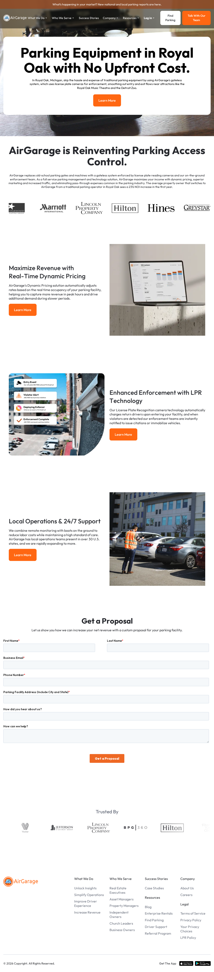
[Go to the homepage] (20, 882)
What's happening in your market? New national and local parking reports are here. (107, 4)
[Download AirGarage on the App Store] (186, 963)
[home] (15, 18)
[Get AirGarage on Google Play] (203, 963)
